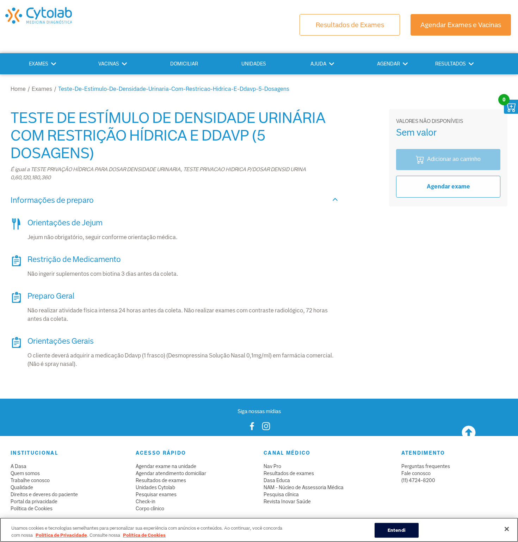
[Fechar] (506, 529)
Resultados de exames (161, 480)
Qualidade (22, 487)
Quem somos (25, 473)
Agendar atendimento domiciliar (171, 473)
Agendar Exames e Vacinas (460, 25)
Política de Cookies (32, 508)
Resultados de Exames (350, 25)
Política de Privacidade (61, 534)
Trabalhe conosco (30, 480)
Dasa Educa (277, 480)
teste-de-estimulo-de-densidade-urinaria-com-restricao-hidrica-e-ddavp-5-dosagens (173, 89)
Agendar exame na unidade (166, 466)
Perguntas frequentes (425, 466)
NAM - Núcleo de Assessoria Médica (304, 487)
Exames (38, 64)
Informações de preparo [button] (52, 200)
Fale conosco (416, 473)
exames (42, 89)
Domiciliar (184, 64)
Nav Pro (272, 466)
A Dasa (18, 466)
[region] (259, 530)
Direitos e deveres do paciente (44, 494)
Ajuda (318, 64)
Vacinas (108, 64)
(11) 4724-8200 (418, 480)
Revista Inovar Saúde (287, 501)
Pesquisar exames (156, 494)
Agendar (388, 64)
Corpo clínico (150, 508)
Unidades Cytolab (155, 487)
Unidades (253, 64)
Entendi (397, 530)
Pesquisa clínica (281, 494)
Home (18, 89)
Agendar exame (448, 186)
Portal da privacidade (34, 501)
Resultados (450, 64)
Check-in (145, 501)
